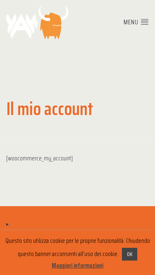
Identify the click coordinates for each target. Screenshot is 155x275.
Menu (132, 22)
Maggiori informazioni (77, 265)
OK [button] (129, 254)
